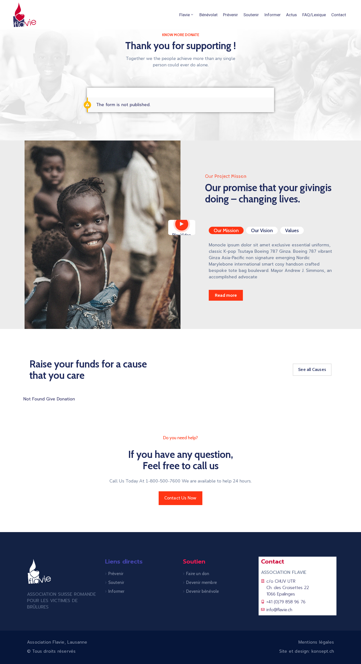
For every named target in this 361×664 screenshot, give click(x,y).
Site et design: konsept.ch (306, 651)
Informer (272, 14)
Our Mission (226, 230)
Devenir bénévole (202, 591)
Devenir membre (201, 582)
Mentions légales (316, 642)
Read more (226, 295)
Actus (291, 14)
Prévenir (230, 14)
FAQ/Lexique (314, 14)
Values (292, 230)
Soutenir (251, 14)
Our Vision (262, 230)
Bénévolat (208, 14)
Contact (338, 14)
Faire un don (197, 573)
